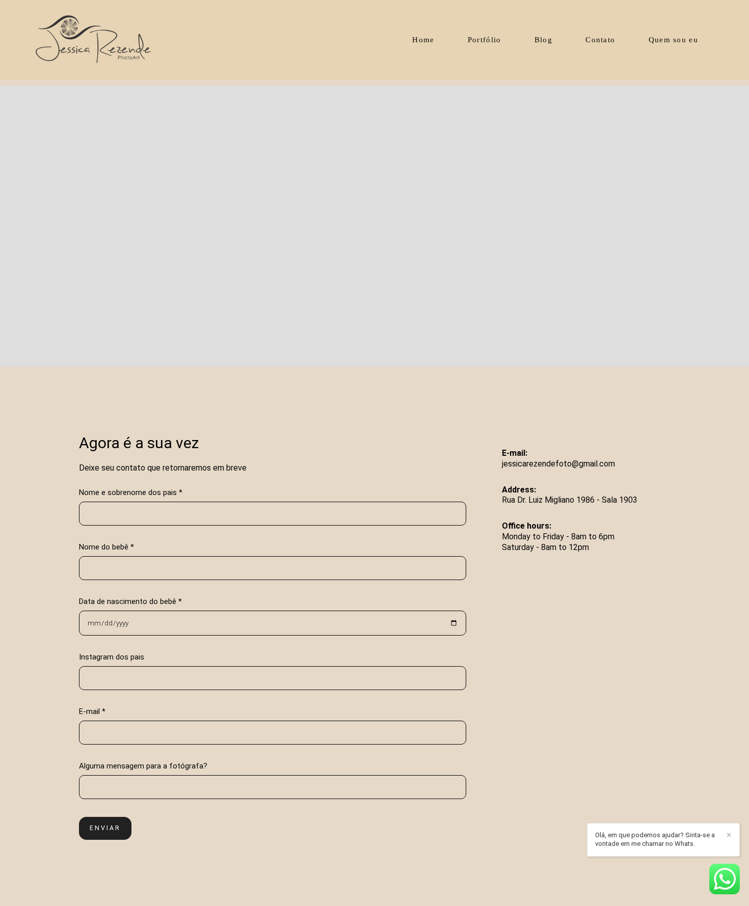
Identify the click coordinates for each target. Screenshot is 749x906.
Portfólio (484, 40)
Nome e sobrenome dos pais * (130, 493)
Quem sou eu (673, 40)
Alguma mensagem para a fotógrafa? (143, 766)
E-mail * (92, 712)
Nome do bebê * (106, 547)
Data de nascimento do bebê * (130, 602)
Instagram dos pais (111, 657)
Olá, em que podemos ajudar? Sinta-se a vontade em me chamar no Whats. (655, 839)
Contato (600, 40)
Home (423, 40)
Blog (543, 40)
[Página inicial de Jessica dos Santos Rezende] (108, 40)
